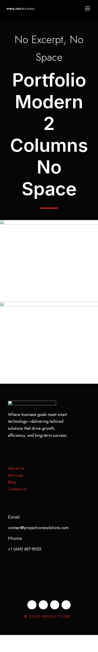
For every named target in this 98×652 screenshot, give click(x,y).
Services (15, 475)
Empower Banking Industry (49, 263)
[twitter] (54, 604)
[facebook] (31, 604)
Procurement (36, 272)
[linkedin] (43, 604)
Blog (12, 482)
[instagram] (66, 604)
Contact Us (17, 489)
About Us (16, 468)
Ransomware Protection (49, 345)
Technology (62, 272)
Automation (49, 354)
